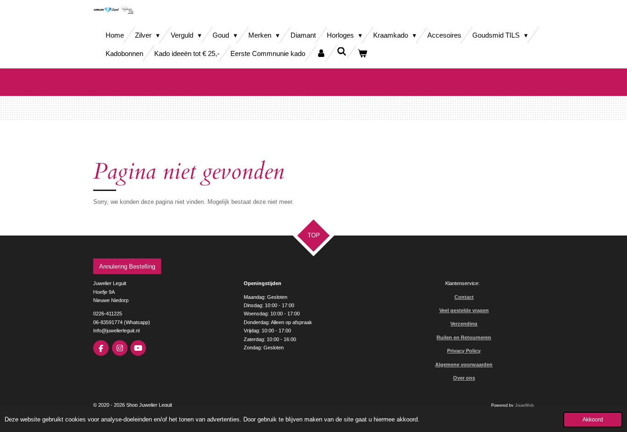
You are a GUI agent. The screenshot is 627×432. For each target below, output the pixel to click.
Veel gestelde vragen (464, 310)
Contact (464, 297)
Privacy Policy (464, 350)
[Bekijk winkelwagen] (362, 53)
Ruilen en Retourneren (464, 337)
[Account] (321, 53)
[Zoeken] (341, 51)
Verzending (463, 323)
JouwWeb (524, 405)
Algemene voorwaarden (464, 364)
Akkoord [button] (592, 419)
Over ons (464, 378)
